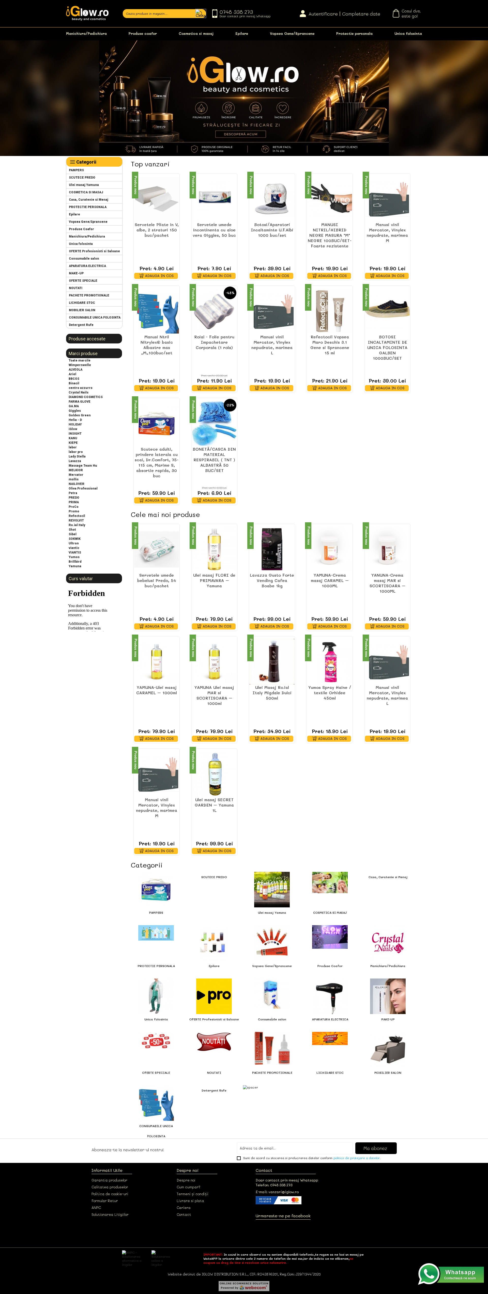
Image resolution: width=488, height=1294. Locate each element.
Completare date (361, 14)
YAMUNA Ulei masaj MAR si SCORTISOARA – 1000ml (214, 695)
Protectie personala (354, 33)
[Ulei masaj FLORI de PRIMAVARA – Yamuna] (214, 549)
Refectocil (77, 516)
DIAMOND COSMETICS (86, 397)
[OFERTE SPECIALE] (156, 1048)
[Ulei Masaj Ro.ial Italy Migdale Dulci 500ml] (272, 662)
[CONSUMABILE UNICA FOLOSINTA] (156, 1119)
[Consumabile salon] (272, 1007)
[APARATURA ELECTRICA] (330, 1013)
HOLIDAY (75, 424)
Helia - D (75, 420)
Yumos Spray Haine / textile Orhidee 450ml (329, 693)
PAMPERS (76, 170)
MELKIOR (76, 470)
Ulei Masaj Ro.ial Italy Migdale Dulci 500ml (272, 693)
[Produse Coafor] (330, 947)
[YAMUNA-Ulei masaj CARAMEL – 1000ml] (156, 662)
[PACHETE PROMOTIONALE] (272, 1064)
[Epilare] (214, 959)
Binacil (74, 383)
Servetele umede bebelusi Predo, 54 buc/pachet (156, 580)
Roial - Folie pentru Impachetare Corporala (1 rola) (214, 342)
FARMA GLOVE (79, 401)
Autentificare (323, 14)
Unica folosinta (408, 33)
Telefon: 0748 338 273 (274, 1184)
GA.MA (74, 406)
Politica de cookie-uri (110, 1193)
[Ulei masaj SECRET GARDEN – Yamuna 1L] (214, 774)
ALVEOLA (75, 369)
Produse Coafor (81, 229)
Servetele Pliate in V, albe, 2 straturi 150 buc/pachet (157, 230)
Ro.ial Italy (77, 525)
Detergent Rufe (81, 325)
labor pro (76, 452)
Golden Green (80, 415)
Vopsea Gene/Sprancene (292, 33)
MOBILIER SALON (82, 310)
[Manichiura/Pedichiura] (388, 959)
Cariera (184, 1207)
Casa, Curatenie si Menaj (88, 199)
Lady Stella (77, 456)
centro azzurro (81, 388)
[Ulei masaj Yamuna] (272, 906)
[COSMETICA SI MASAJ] (330, 892)
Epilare (241, 33)
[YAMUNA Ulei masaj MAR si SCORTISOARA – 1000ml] (214, 662)
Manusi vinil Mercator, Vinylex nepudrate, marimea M (387, 232)
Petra (73, 493)
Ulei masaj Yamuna (84, 185)
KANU (73, 438)
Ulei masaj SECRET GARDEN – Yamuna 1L (214, 805)
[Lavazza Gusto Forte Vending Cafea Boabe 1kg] (272, 549)
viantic (74, 548)
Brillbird (75, 561)
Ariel (72, 374)
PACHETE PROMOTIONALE (89, 295)
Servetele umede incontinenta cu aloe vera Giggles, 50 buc (214, 230)
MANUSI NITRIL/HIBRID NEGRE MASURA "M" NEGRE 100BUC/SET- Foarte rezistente (330, 235)
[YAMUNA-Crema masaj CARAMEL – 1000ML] (329, 549)
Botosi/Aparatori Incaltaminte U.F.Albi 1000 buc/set (272, 230)
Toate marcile (79, 360)
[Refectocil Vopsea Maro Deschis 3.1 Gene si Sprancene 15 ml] (329, 311)
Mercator (76, 475)
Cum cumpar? (188, 1187)
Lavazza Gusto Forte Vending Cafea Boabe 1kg (272, 580)
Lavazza (75, 461)
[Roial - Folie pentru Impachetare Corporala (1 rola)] (214, 311)
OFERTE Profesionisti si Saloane (94, 251)
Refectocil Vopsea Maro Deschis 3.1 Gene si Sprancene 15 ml (329, 344)
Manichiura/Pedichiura (86, 33)
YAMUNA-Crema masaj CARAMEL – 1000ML (330, 580)
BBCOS (74, 379)
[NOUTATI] (214, 1051)
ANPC (96, 1207)
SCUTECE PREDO (82, 177)
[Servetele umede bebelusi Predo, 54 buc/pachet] (156, 549)
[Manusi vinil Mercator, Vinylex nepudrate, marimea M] (387, 199)
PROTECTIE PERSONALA (87, 207)
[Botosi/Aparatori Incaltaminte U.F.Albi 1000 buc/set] (272, 199)
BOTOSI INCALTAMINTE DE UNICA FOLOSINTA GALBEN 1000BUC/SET (387, 347)
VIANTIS (75, 552)
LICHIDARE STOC (82, 303)
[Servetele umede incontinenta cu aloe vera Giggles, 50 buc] (214, 199)
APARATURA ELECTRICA (87, 266)
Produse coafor (143, 33)
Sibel (73, 534)
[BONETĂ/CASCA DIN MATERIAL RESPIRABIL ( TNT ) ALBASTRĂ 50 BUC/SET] (214, 423)
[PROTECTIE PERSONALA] (156, 939)
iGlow (73, 429)
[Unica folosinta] (156, 1013)
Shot (72, 529)
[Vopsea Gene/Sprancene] (272, 959)
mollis (74, 479)
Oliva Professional (83, 488)
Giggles (75, 411)
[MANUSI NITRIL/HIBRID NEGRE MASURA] (329, 199)
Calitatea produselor (110, 1187)
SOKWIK (75, 539)
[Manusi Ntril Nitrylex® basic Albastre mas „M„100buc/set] (156, 311)
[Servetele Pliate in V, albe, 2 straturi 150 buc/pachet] (156, 199)
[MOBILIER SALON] (388, 1066)
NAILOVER (76, 484)
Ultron (74, 543)
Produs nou (136, 185)
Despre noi (186, 1180)
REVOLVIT (76, 520)
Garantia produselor (109, 1180)
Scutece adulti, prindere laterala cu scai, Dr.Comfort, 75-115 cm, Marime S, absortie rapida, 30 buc (156, 462)
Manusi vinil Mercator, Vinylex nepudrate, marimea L (272, 344)
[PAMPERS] (156, 906)
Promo (74, 511)
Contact (184, 1214)
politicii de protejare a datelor (356, 1158)
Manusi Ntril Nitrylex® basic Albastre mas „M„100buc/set (157, 344)
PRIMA (74, 502)
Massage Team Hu (83, 465)
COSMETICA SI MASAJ (86, 192)
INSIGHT (75, 433)
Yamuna (75, 566)
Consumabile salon (84, 258)
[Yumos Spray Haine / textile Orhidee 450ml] (329, 662)
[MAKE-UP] (388, 1013)
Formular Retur (105, 1200)
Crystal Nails (78, 392)
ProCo (74, 507)
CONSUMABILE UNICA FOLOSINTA (94, 317)
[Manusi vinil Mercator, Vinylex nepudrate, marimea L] (272, 311)
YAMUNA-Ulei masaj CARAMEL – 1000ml (156, 690)
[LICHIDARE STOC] (330, 1044)
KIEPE (73, 443)
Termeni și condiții (192, 1193)
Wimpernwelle (80, 365)
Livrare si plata (190, 1200)
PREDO (74, 497)
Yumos (74, 557)
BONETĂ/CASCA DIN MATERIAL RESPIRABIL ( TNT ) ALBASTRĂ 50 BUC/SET (214, 459)
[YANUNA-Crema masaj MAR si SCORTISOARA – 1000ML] (387, 549)
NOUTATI (75, 288)
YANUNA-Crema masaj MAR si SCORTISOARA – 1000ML (387, 583)
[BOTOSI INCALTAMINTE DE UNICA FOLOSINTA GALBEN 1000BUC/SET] (387, 311)
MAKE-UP (76, 273)
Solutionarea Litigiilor (110, 1214)
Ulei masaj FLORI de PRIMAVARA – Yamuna (214, 580)
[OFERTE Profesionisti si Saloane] (214, 1013)
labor (73, 447)
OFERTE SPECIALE (83, 280)
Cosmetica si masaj (196, 33)
